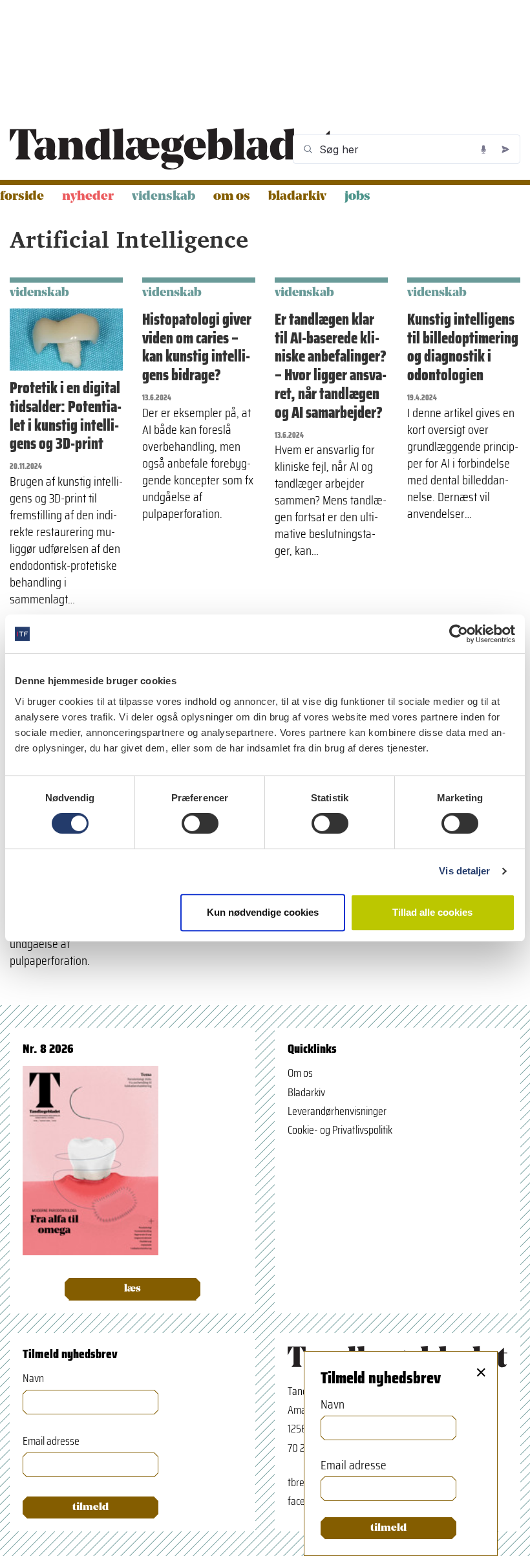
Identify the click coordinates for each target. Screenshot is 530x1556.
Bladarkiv (297, 196)
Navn (33, 1378)
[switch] (200, 823)
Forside (22, 196)
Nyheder (88, 196)
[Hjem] (172, 149)
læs (132, 1289)
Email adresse (51, 1441)
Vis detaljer (464, 870)
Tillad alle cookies (432, 912)
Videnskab (163, 196)
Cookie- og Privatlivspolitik (340, 1130)
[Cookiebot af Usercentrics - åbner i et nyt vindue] (458, 633)
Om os (231, 196)
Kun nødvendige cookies (263, 912)
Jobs (357, 196)
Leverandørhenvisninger (337, 1111)
